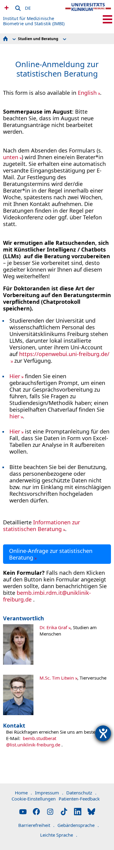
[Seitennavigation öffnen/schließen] (107, 19)
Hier (14, 376)
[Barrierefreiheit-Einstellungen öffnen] (103, 733)
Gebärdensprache (78, 825)
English (87, 92)
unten (10, 157)
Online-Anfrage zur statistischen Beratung (50, 554)
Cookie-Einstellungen (34, 799)
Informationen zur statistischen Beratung (41, 526)
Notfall (6, 7)
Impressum (49, 793)
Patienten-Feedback (79, 799)
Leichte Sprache (58, 835)
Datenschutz (81, 793)
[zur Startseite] (88, 12)
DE (28, 7)
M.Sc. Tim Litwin (57, 678)
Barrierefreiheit (36, 825)
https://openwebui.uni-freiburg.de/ (64, 354)
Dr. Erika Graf (53, 627)
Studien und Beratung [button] (38, 38)
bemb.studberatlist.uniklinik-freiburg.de (33, 741)
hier (14, 416)
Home (23, 793)
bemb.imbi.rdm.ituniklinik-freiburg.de (47, 596)
